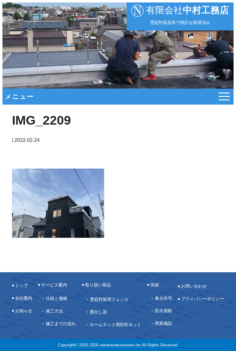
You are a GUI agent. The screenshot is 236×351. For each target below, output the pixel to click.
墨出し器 (98, 311)
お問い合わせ (194, 286)
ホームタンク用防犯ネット (115, 324)
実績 (154, 284)
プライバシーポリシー (202, 298)
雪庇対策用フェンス (109, 299)
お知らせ (23, 310)
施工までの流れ (61, 323)
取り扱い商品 (98, 284)
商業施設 (163, 323)
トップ (21, 285)
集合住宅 (163, 298)
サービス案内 (54, 284)
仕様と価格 (56, 298)
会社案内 (23, 298)
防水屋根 (163, 310)
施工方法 (54, 311)
